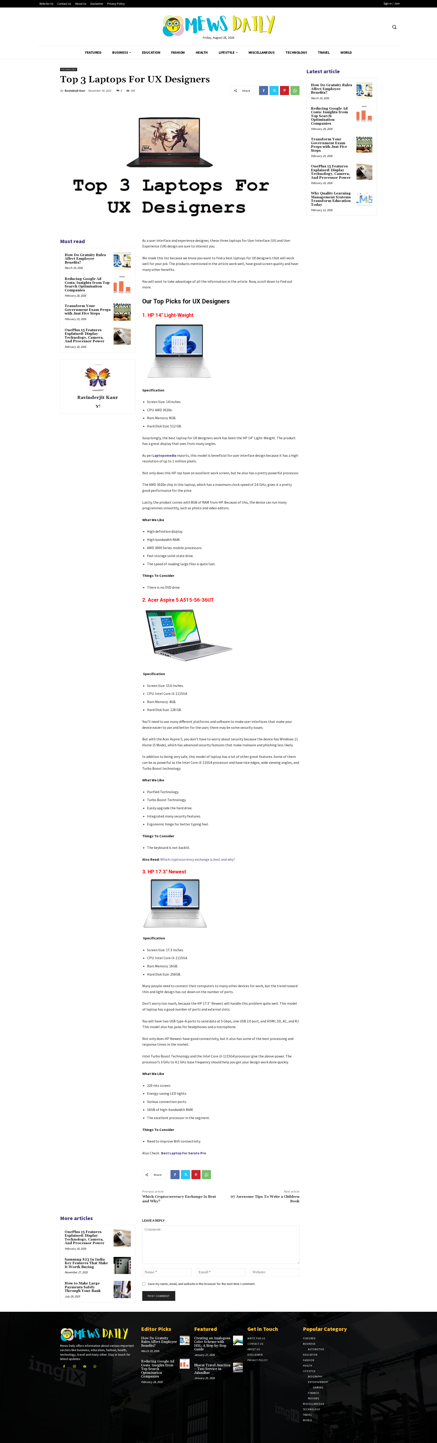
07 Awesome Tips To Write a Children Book (265, 1198)
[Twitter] (274, 90)
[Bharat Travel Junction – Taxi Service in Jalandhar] (238, 1367)
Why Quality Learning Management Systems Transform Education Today (331, 199)
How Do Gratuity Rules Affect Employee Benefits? (85, 259)
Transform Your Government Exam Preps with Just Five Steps (88, 310)
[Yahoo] (97, 405)
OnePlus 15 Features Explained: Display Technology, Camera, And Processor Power (84, 336)
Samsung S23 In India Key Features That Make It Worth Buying (86, 1263)
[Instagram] (74, 1366)
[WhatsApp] (295, 90)
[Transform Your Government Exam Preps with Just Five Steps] (122, 312)
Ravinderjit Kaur (74, 91)
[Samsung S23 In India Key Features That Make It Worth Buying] (122, 1265)
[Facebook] (263, 90)
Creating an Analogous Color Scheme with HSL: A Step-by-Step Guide (212, 1344)
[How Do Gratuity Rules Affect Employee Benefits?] (122, 261)
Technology (68, 69)
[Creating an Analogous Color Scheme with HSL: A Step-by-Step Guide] (238, 1340)
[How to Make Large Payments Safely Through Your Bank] (122, 1289)
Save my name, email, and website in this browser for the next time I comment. (201, 1284)
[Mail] (85, 1366)
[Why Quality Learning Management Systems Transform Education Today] (364, 199)
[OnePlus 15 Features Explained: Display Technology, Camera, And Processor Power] (122, 336)
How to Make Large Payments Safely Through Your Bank (83, 1287)
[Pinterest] (284, 90)
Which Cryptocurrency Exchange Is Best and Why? (179, 1198)
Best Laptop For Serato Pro (183, 1153)
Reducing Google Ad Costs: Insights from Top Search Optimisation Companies (87, 285)
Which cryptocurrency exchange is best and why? (197, 859)
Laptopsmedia (164, 455)
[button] (394, 26)
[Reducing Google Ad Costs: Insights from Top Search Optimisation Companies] (122, 285)
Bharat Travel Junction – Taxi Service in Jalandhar (212, 1369)
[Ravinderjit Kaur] (97, 377)
